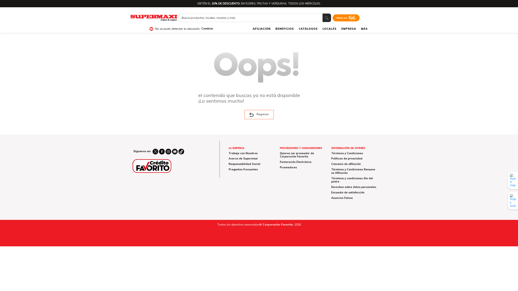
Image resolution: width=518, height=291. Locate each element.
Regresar (263, 114)
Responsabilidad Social (244, 164)
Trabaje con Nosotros (243, 153)
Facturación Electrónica (295, 161)
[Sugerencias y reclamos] (513, 201)
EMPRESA (348, 28)
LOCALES (329, 28)
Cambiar (207, 28)
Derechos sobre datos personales (353, 187)
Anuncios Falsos (342, 197)
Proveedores (288, 167)
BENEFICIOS (284, 28)
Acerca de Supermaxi (243, 158)
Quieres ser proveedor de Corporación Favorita (297, 155)
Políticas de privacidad (346, 158)
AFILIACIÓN (262, 28)
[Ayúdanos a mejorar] (513, 180)
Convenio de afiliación (346, 164)
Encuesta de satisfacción (347, 192)
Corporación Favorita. (278, 224)
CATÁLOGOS (308, 28)
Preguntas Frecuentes (243, 169)
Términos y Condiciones (347, 153)
